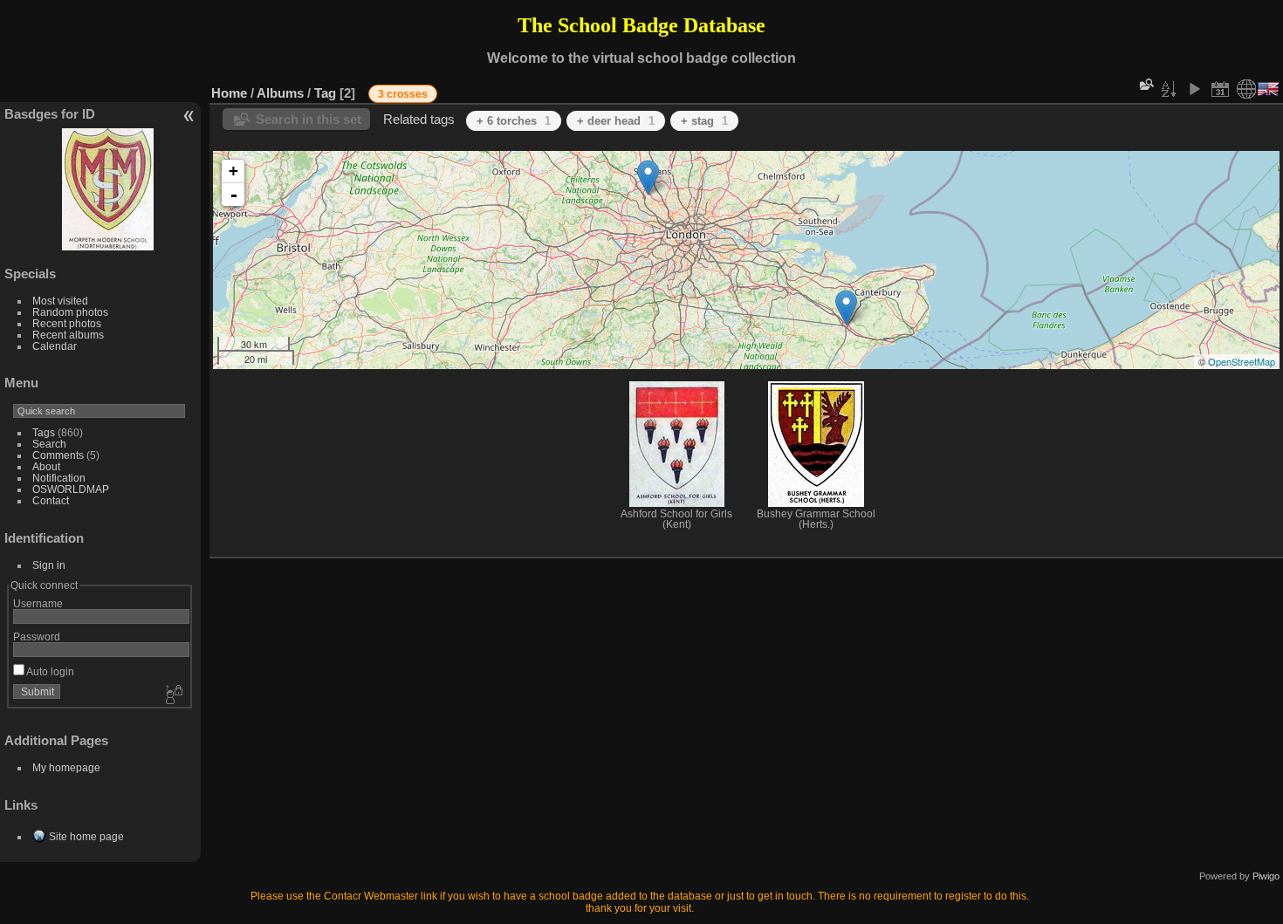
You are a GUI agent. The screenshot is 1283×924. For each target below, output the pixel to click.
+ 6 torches (514, 120)
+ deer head (616, 120)
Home (229, 93)
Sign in (48, 565)
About (46, 466)
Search (49, 443)
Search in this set (308, 119)
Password (36, 636)
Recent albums (68, 334)
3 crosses (403, 94)
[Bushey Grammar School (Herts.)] (648, 177)
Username (38, 603)
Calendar (54, 346)
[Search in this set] (1145, 84)
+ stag (704, 120)
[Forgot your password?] (172, 695)
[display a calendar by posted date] (1220, 89)
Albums (280, 93)
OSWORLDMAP (70, 489)
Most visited (60, 300)
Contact (50, 500)
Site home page (86, 836)
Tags (43, 432)
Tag (325, 93)
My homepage (66, 767)
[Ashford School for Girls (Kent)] (846, 307)
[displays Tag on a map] (1246, 89)
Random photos (70, 312)
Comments (58, 455)
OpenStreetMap (1241, 361)
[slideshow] (1194, 89)
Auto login (49, 671)
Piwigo (1266, 876)
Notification (59, 477)
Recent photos (66, 323)
